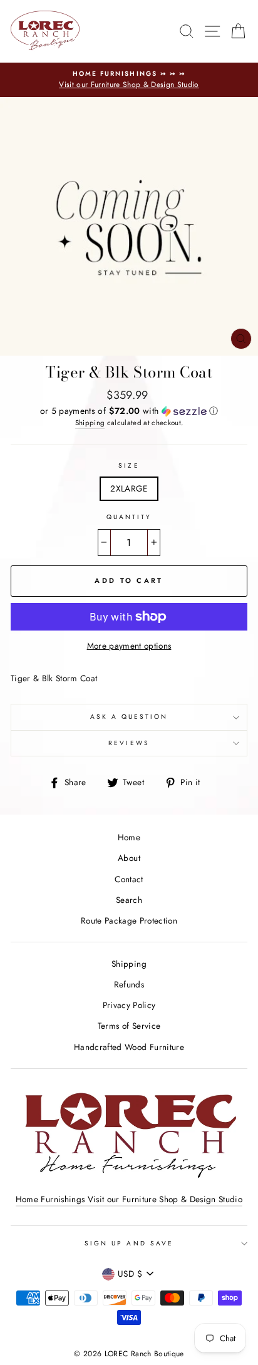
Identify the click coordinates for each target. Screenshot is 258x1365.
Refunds (129, 984)
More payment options (129, 645)
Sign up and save (129, 1243)
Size (128, 465)
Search (129, 900)
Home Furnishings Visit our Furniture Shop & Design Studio (129, 1199)
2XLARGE (128, 488)
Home (129, 837)
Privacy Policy (129, 1005)
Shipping (90, 423)
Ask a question (129, 716)
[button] (129, 410)
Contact (129, 879)
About (129, 858)
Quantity (129, 517)
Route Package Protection (129, 920)
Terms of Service (129, 1025)
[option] (129, 80)
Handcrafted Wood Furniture (129, 1047)
